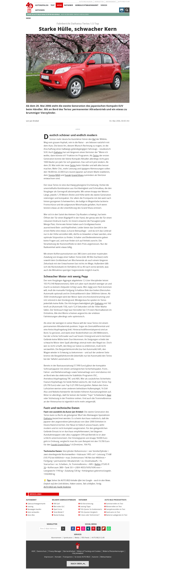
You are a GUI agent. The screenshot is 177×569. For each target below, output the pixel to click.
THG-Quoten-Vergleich (89, 512)
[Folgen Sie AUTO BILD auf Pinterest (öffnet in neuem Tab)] (93, 529)
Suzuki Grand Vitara (60, 444)
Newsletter (99, 1)
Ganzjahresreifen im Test (115, 509)
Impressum (48, 557)
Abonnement (111, 1)
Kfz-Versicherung (86, 504)
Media (77, 538)
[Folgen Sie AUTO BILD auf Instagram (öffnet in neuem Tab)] (83, 529)
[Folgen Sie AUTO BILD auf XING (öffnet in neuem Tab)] (88, 529)
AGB (33, 551)
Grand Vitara (77, 175)
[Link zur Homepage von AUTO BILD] (29, 7)
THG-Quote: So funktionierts (91, 509)
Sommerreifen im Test (114, 504)
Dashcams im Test (113, 512)
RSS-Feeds (85, 538)
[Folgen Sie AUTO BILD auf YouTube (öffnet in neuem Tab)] (78, 529)
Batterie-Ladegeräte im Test (116, 515)
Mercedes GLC (59, 507)
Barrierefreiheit (69, 551)
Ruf (94, 139)
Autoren (95, 557)
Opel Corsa (57, 509)
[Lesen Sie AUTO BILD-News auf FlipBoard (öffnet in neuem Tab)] (104, 529)
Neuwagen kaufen (34, 509)
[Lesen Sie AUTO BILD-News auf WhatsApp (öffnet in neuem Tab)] (109, 529)
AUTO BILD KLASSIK (85, 1)
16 (45, 467)
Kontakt (58, 557)
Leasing (30, 507)
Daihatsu (58, 152)
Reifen (98, 464)
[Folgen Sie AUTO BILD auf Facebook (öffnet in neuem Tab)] (73, 529)
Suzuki (68, 175)
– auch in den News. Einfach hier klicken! (58, 14)
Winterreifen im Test (114, 507)
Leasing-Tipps (85, 507)
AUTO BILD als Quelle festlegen (57, 487)
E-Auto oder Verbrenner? (89, 515)
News (28, 18)
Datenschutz (42, 551)
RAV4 (57, 175)
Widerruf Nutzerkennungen (113, 551)
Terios (96, 155)
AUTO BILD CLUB (123, 1)
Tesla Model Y (58, 512)
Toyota (51, 175)
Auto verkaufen (33, 512)
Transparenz (68, 557)
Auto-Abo (31, 515)
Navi (109, 395)
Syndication (68, 538)
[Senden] (63, 529)
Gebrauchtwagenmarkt (36, 504)
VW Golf (56, 504)
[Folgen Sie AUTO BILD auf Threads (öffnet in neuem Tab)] (98, 529)
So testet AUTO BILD (82, 557)
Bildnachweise (105, 557)
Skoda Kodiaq (58, 515)
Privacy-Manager (54, 551)
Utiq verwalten (77, 553)
